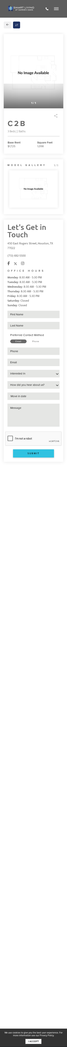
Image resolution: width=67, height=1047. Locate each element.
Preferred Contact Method (27, 335)
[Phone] (47, 9)
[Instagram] (22, 263)
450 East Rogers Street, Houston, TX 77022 (30, 246)
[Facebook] (8, 263)
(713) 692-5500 (16, 255)
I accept (33, 1041)
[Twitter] (15, 263)
